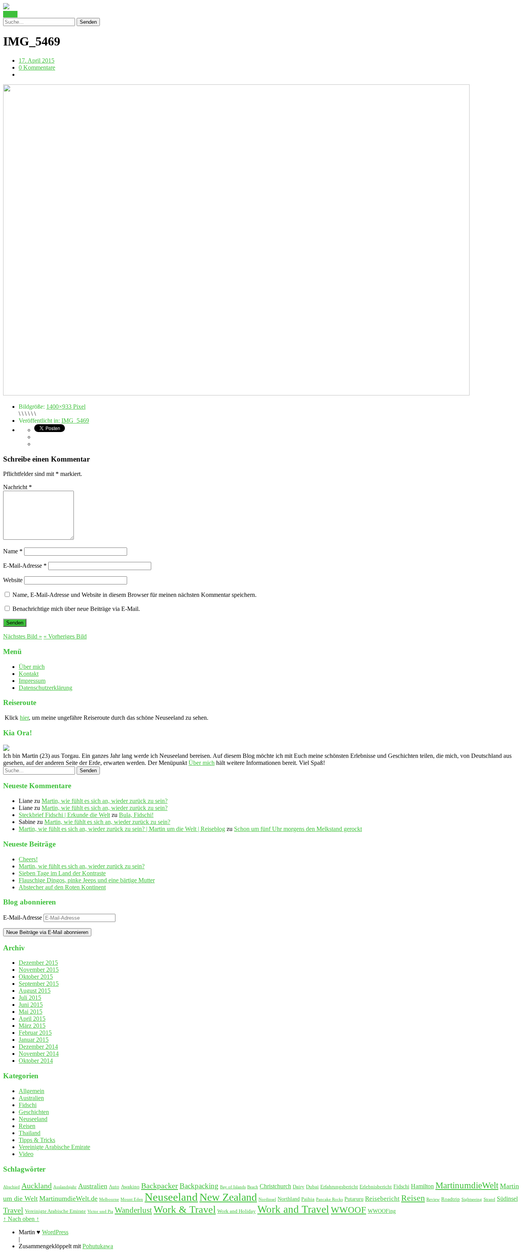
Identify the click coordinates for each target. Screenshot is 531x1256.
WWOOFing (382, 1211)
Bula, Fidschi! (136, 815)
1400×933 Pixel (66, 406)
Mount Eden (132, 1199)
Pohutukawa (97, 1246)
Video (26, 1154)
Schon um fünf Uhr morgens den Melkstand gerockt (298, 829)
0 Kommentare (37, 67)
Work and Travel (293, 1209)
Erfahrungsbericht (339, 1187)
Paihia (307, 1199)
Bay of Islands (233, 1187)
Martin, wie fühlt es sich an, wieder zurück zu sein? (105, 801)
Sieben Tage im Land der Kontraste (62, 873)
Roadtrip (450, 1199)
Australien (31, 1098)
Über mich (32, 666)
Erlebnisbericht (376, 1187)
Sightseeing (471, 1199)
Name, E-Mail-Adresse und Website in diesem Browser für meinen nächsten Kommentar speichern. (134, 594)
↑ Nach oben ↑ (21, 1219)
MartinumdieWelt (466, 1185)
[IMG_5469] (236, 393)
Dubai (312, 1187)
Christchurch (275, 1186)
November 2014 (39, 1053)
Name (13, 551)
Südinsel (507, 1198)
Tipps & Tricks (37, 1140)
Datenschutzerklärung (45, 687)
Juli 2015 (30, 997)
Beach (252, 1187)
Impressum (32, 680)
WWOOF (348, 1210)
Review (433, 1199)
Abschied (11, 1187)
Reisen (27, 1126)
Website (13, 580)
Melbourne (109, 1199)
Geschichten (34, 1112)
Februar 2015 (35, 1032)
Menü (10, 14)
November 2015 (39, 969)
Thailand (29, 1133)
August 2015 (35, 990)
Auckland (36, 1185)
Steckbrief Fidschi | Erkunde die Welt (64, 815)
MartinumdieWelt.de (68, 1198)
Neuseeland (33, 1119)
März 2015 (32, 1025)
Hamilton (422, 1186)
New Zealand (228, 1197)
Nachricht (17, 487)
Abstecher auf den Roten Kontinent (62, 887)
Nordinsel (267, 1199)
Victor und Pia (100, 1211)
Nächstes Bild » (22, 636)
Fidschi (28, 1105)
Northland (289, 1199)
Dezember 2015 (38, 962)
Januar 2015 (34, 1039)
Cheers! (28, 859)
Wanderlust (133, 1210)
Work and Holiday (236, 1211)
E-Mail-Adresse (25, 565)
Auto (114, 1187)
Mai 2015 (30, 1011)
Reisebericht (382, 1198)
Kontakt (28, 673)
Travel (13, 1210)
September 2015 (39, 983)
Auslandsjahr (65, 1187)
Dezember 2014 (38, 1046)
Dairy (298, 1187)
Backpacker (159, 1185)
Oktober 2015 (36, 976)
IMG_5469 (75, 420)
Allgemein (31, 1091)
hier (24, 717)
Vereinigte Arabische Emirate (54, 1147)
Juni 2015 (31, 1004)
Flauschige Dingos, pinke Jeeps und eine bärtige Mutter (87, 880)
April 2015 (32, 1018)
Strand (489, 1199)
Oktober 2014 (36, 1060)
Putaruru (353, 1199)
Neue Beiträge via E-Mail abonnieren (47, 932)
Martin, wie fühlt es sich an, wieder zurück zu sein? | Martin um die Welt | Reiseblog (122, 829)
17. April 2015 (36, 60)
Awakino (130, 1187)
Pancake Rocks (329, 1199)
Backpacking (199, 1186)
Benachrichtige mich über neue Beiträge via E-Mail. (76, 608)
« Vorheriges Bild (65, 636)
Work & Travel (185, 1209)
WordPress (55, 1232)
